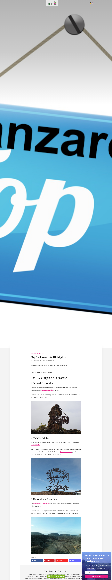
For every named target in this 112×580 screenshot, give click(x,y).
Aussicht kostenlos (66, 452)
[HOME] (52, 3)
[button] (37, 560)
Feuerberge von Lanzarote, (41, 503)
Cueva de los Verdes (47, 390)
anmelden (95, 576)
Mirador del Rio (35, 445)
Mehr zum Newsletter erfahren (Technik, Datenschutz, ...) (96, 579)
